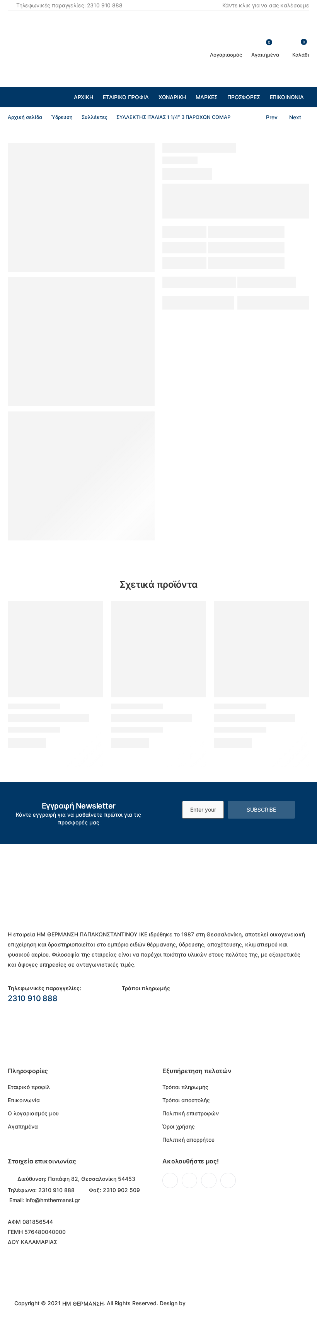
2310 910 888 (33, 998)
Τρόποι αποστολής (186, 1100)
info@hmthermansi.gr (53, 1200)
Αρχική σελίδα (25, 117)
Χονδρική (172, 97)
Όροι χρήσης (178, 1126)
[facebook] (170, 1180)
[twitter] (189, 1180)
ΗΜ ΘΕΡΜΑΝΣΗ (83, 1303)
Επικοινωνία (287, 97)
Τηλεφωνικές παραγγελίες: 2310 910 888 (69, 5)
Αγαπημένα (23, 1126)
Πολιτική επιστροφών (190, 1113)
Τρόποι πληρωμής (185, 1087)
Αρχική (83, 97)
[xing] (228, 1180)
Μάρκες (207, 97)
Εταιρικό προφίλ (126, 97)
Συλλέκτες (94, 117)
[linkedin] (208, 1180)
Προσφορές (243, 97)
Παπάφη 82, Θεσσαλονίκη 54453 (91, 1178)
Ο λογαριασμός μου (33, 1113)
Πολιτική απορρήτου (188, 1139)
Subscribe (261, 809)
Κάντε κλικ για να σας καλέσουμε (265, 5)
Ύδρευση (62, 117)
